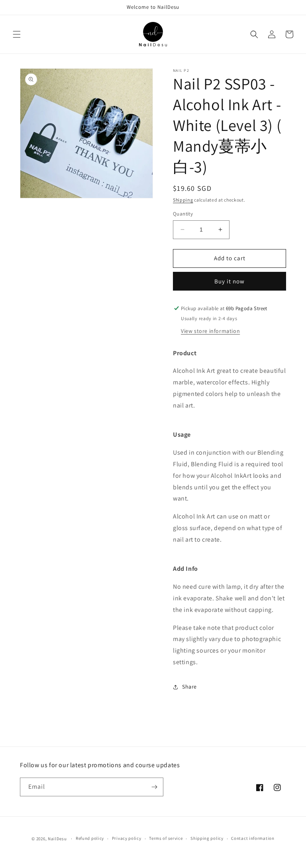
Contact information (252, 838)
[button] (17, 34)
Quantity (183, 213)
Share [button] (189, 686)
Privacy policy (126, 838)
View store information (210, 330)
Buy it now (229, 281)
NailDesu (57, 838)
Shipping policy (207, 838)
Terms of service (165, 838)
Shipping (183, 200)
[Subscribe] (154, 787)
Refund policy (90, 838)
